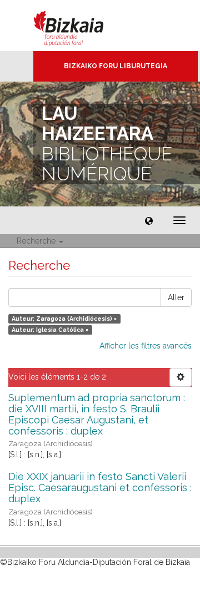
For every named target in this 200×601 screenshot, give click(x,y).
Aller (176, 297)
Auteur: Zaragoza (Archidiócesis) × (64, 318)
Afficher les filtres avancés (145, 345)
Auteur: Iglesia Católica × (50, 329)
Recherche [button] (37, 240)
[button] (149, 220)
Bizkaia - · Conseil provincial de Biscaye (80, 25)
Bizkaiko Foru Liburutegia (115, 66)
